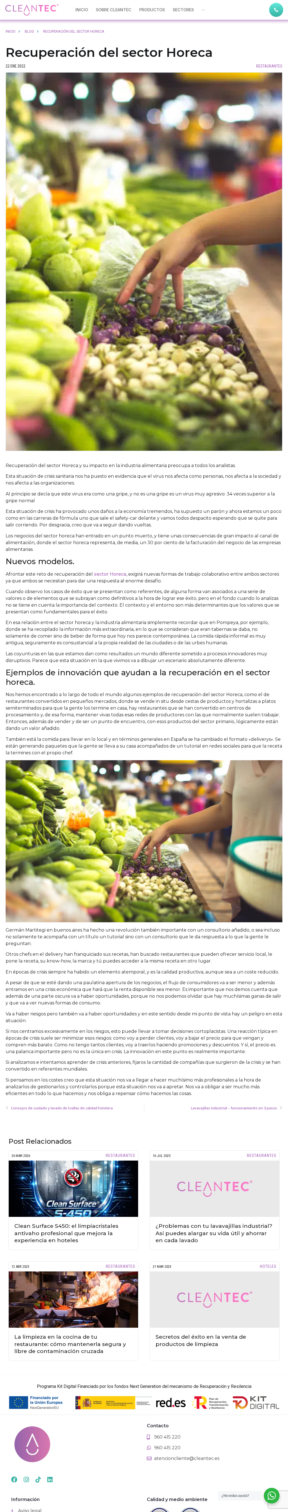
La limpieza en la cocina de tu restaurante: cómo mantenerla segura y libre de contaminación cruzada (70, 1343)
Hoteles (268, 1267)
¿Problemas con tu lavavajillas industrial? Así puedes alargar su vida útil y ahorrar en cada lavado (214, 1233)
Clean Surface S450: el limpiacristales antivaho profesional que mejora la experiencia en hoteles (66, 1233)
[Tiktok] (38, 1480)
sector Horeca (110, 574)
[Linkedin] (50, 1480)
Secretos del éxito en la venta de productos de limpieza (201, 1340)
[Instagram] (26, 1480)
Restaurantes (269, 66)
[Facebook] (14, 1480)
